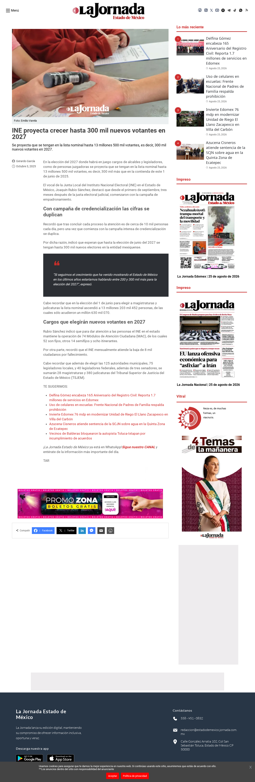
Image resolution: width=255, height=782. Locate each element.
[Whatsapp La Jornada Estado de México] (241, 10)
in (82, 531)
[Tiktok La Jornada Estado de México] (235, 10)
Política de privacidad (135, 775)
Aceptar (112, 775)
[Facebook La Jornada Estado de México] (200, 10)
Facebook (46, 530)
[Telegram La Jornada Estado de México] (229, 10)
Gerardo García (25, 161)
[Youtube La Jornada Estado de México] (217, 10)
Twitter (70, 530)
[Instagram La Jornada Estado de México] (206, 10)
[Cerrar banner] (250, 767)
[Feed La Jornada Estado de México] (247, 10)
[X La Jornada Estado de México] (211, 10)
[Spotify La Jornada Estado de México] (223, 10)
